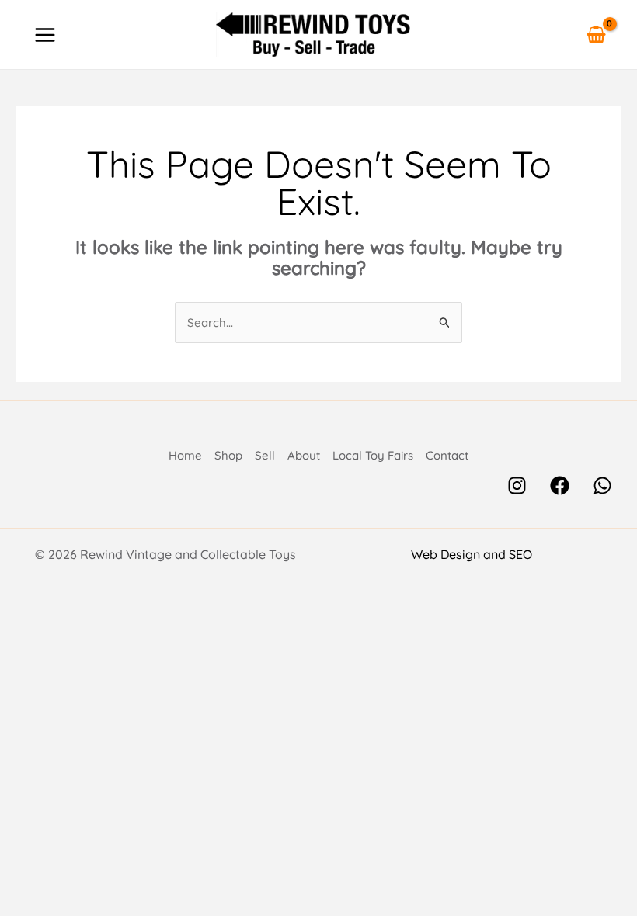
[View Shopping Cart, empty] (596, 34)
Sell (265, 455)
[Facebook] (559, 485)
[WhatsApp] (602, 485)
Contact (447, 455)
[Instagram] (517, 485)
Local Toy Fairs (372, 455)
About (303, 455)
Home (185, 455)
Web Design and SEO (471, 554)
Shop (228, 455)
